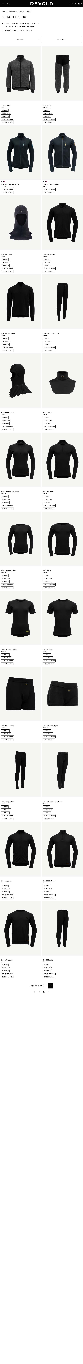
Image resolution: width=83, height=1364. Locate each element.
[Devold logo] (41, 3)
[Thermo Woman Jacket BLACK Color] (4, 182)
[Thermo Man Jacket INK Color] (44, 182)
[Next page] (50, 985)
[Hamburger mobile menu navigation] (3, 4)
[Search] (8, 4)
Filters (60, 39)
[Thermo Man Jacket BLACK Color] (46, 182)
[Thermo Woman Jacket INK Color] (2, 182)
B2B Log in (77, 3)
